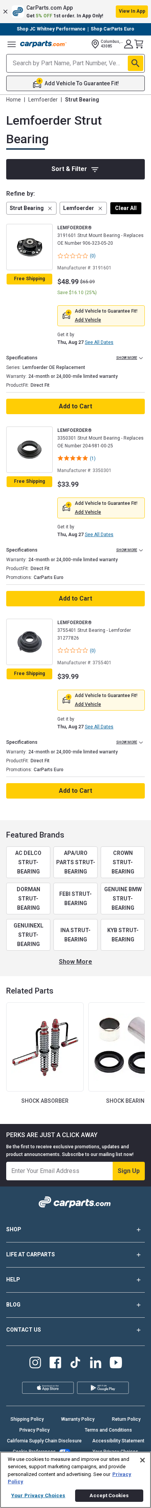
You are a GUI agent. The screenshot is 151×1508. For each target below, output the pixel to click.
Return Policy (126, 1419)
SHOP (13, 1229)
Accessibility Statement (118, 1441)
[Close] (142, 1460)
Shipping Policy (27, 1419)
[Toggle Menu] (11, 44)
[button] (75, 11)
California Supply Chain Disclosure (44, 1441)
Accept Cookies (109, 1495)
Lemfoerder (43, 99)
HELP (13, 1279)
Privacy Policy (34, 1430)
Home (13, 99)
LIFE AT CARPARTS (30, 1254)
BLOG (13, 1305)
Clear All (126, 208)
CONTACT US (23, 1330)
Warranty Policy (77, 1419)
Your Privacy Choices (38, 1495)
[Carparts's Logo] (43, 44)
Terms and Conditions (108, 1430)
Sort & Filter (69, 169)
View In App (132, 11)
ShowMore (75, 961)
